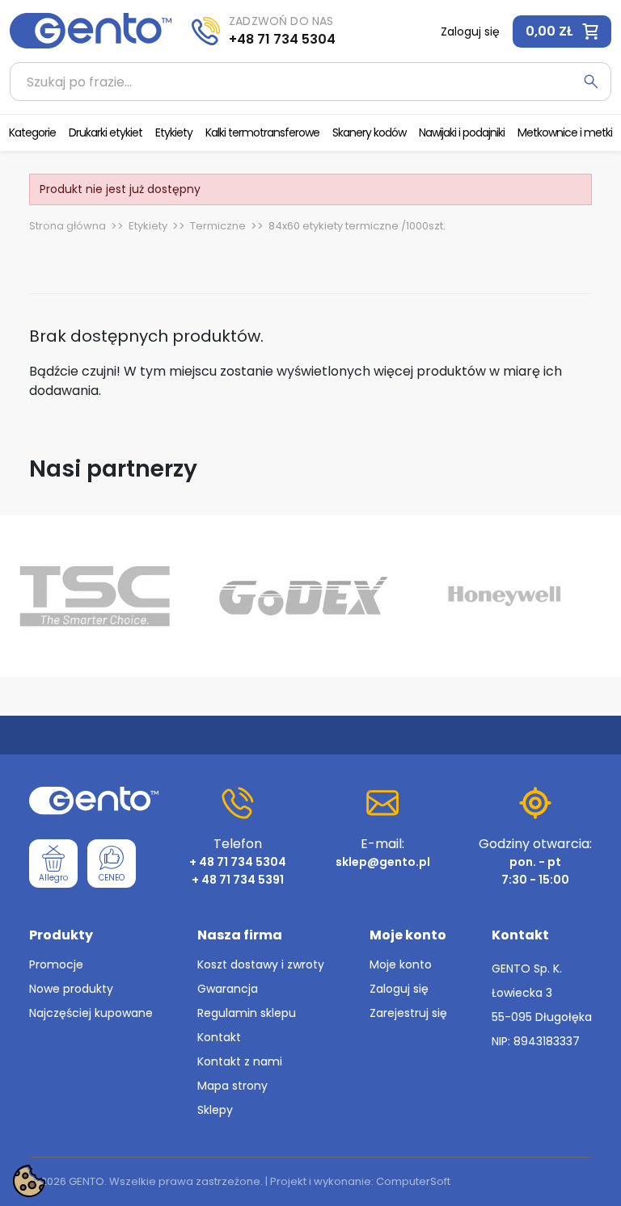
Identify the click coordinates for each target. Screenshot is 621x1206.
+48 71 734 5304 (282, 39)
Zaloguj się (399, 989)
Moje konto (401, 964)
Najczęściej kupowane (91, 1013)
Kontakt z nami (239, 1061)
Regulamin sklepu (246, 1013)
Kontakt (219, 1037)
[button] (562, 31)
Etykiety (148, 225)
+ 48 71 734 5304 (237, 862)
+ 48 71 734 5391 (238, 880)
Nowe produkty (71, 989)
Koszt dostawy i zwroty (260, 964)
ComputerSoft (413, 1181)
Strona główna (67, 225)
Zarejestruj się (408, 1013)
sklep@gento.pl (383, 862)
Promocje (56, 964)
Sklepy (215, 1110)
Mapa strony (232, 1086)
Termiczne (218, 225)
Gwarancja (227, 989)
